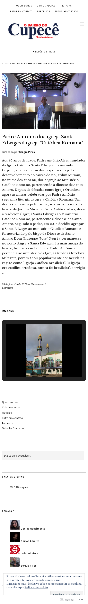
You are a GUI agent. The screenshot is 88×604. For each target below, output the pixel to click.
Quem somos (24, 5)
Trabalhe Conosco (66, 11)
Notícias (66, 5)
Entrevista (7, 287)
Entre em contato (21, 11)
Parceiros (43, 11)
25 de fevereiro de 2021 (14, 284)
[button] (34, 366)
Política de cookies (36, 587)
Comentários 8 (38, 284)
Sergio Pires (27, 152)
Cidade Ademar (46, 5)
